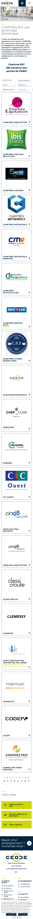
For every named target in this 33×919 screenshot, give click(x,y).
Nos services (8, 888)
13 (14, 781)
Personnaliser (16, 917)
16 (25, 781)
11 (7, 781)
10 (4, 781)
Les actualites (24, 897)
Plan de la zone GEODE (8, 891)
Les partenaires (25, 886)
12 (11, 781)
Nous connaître (8, 885)
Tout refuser (23, 914)
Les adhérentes (25, 884)
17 (28, 781)
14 (18, 781)
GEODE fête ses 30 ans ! (8, 899)
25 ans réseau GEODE (8, 895)
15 (21, 781)
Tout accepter (11, 914)
